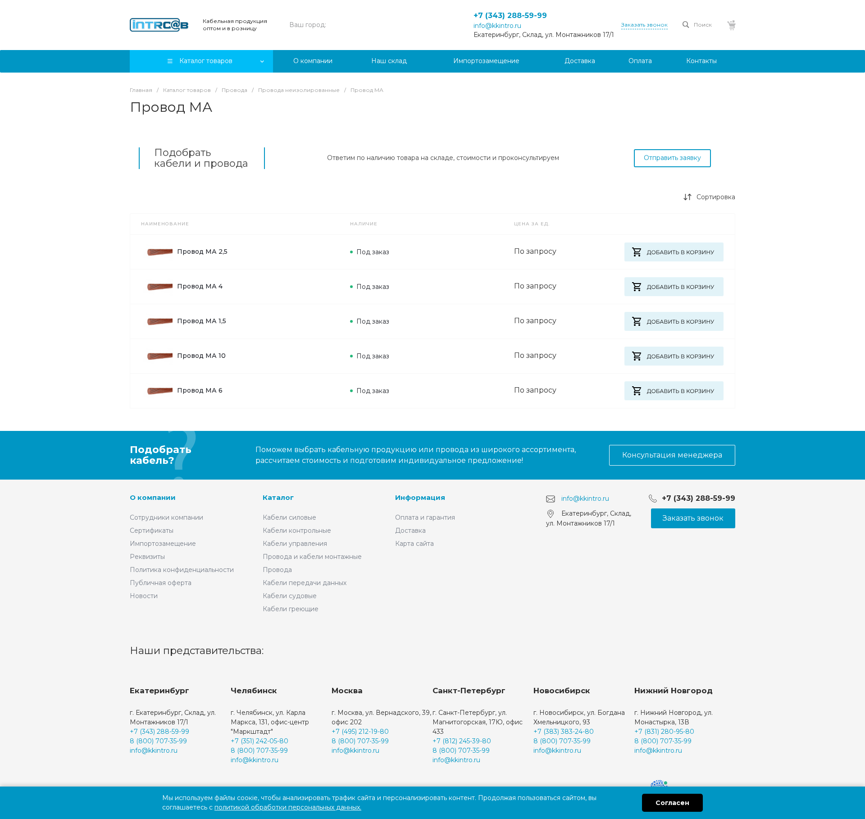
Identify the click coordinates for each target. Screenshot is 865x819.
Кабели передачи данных (304, 583)
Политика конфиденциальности (182, 570)
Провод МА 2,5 (202, 251)
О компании (153, 497)
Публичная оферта (160, 583)
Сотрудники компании (166, 517)
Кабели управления (295, 544)
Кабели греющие (291, 609)
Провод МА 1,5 (201, 321)
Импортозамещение (163, 544)
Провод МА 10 (201, 356)
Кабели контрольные (297, 530)
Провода (277, 570)
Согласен (672, 803)
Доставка (410, 530)
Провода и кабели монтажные (312, 557)
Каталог (278, 497)
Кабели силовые (289, 517)
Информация (420, 497)
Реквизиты (147, 557)
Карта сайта (414, 544)
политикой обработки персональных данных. (287, 807)
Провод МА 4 (200, 286)
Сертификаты (151, 530)
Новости (144, 596)
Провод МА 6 (200, 390)
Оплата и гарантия (425, 517)
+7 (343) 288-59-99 (510, 15)
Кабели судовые (290, 596)
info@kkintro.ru (497, 26)
